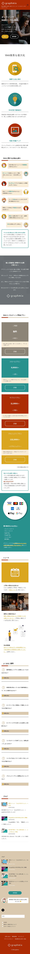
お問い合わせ (7, 936)
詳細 (15, 351)
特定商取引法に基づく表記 (20, 938)
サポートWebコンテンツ (10, 926)
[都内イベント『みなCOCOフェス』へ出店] (4, 804)
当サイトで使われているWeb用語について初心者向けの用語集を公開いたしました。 (15, 650)
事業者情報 (14, 936)
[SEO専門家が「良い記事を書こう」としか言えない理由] (4, 831)
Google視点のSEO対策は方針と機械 (17, 817)
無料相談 (14, 36)
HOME (5, 922)
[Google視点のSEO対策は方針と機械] (4, 818)
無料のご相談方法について (10, 924)
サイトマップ (21, 936)
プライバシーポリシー (8, 938)
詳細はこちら (12, 590)
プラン (5, 36)
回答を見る (6, 677)
